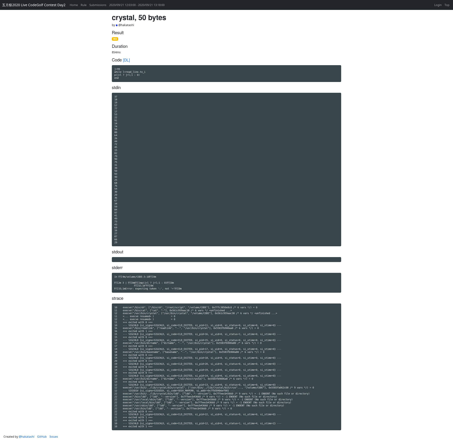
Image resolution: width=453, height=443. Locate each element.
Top (447, 5)
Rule (84, 5)
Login (438, 5)
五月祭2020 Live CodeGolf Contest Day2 (33, 4)
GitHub (42, 437)
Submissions (97, 5)
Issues (54, 437)
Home (74, 5)
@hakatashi (26, 437)
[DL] (126, 60)
